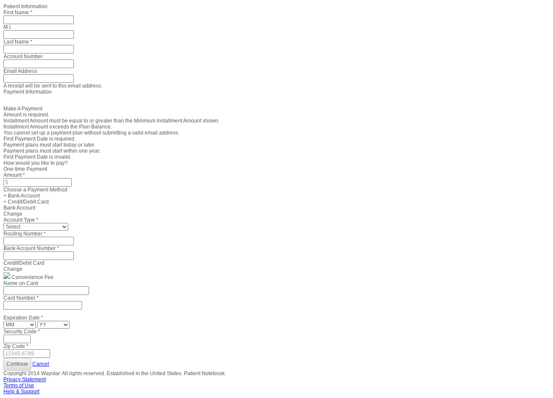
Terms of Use (18, 385)
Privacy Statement (24, 379)
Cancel (40, 364)
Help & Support (21, 392)
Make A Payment (22, 109)
